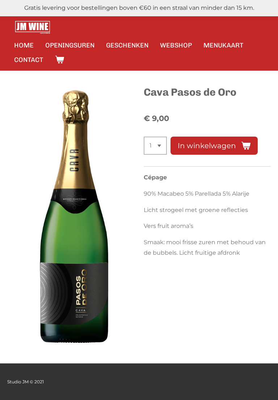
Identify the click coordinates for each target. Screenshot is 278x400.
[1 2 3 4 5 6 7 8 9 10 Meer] (155, 146)
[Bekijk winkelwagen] (59, 60)
